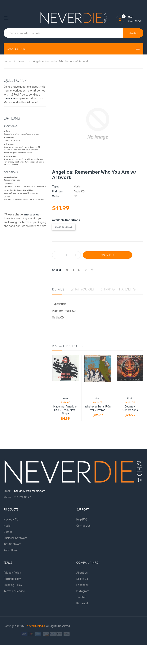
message (9, 98)
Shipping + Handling (118, 289)
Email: (7, 491)
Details (58, 289)
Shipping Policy (13, 585)
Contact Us (83, 525)
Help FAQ (81, 519)
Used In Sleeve (63, 227)
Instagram (82, 591)
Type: (55, 186)
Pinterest (82, 603)
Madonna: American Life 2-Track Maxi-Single (65, 410)
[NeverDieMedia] (73, 18)
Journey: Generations (130, 408)
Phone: (8, 497)
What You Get (82, 289)
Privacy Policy (12, 572)
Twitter (81, 597)
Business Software (15, 538)
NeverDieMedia (36, 626)
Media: (56, 196)
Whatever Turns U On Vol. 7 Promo (98, 408)
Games (8, 532)
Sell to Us (82, 579)
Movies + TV (11, 519)
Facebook (82, 585)
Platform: (58, 191)
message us (31, 214)
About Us (82, 572)
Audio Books (11, 550)
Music (65, 398)
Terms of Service (14, 591)
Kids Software (12, 544)
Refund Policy (12, 579)
